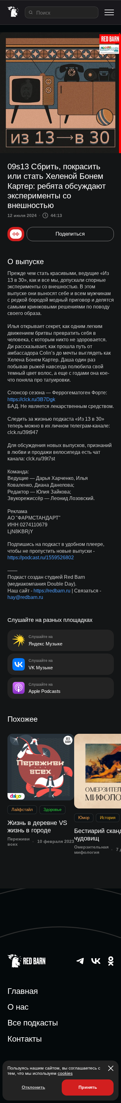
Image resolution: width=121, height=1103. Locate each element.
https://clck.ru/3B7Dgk (31, 399)
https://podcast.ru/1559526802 (40, 557)
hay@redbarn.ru (25, 597)
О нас (18, 1007)
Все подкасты (32, 1022)
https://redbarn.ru (52, 590)
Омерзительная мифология (91, 849)
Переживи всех (18, 841)
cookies (65, 1073)
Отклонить (33, 1087)
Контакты (24, 1038)
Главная (22, 991)
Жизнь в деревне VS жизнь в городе (37, 826)
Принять (87, 1087)
